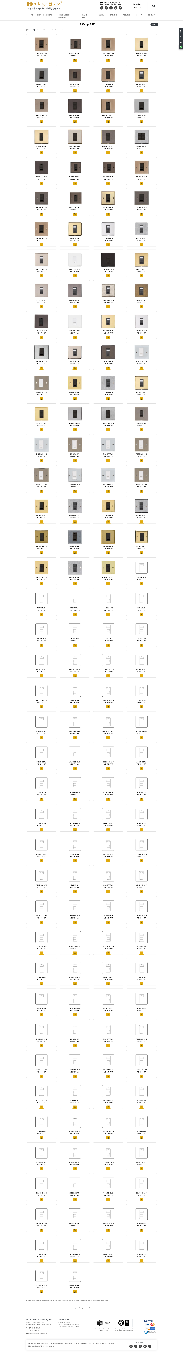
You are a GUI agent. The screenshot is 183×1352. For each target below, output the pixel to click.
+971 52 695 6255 (33, 1331)
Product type (80, 1308)
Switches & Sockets (44, 15)
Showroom (100, 15)
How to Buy (137, 8)
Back (155, 24)
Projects (76, 1343)
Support (139, 15)
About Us (126, 15)
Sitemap (111, 1343)
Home (30, 15)
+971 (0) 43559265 (34, 1328)
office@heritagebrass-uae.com (38, 1333)
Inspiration (113, 15)
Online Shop (137, 4)
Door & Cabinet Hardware (63, 16)
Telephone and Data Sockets (94, 1308)
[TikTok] (120, 8)
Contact (151, 15)
